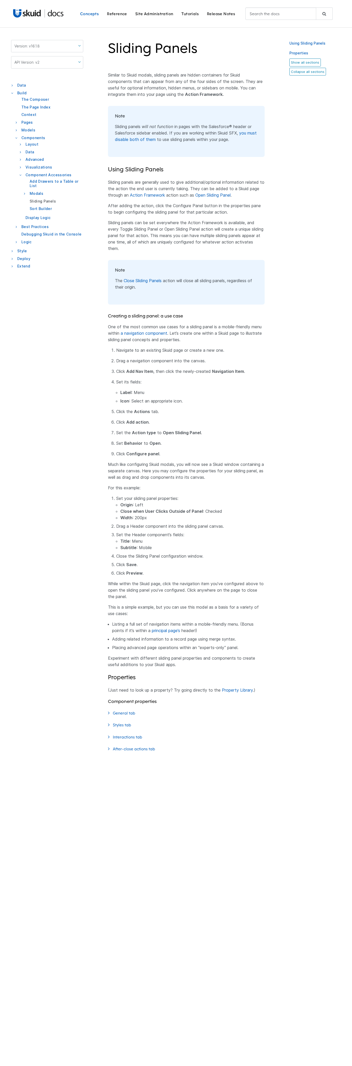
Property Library (237, 690)
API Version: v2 (26, 62)
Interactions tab (128, 737)
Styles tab (122, 725)
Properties (298, 53)
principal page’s (166, 630)
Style (22, 251)
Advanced (35, 159)
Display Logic (38, 217)
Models (28, 130)
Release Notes (221, 13)
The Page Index (36, 107)
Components (33, 138)
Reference (117, 13)
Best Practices (35, 226)
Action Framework (147, 195)
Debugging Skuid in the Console (51, 234)
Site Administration (154, 13)
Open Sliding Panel (213, 195)
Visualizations (39, 167)
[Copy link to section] (201, 51)
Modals (36, 193)
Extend (23, 266)
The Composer (35, 99)
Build (22, 93)
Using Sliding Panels (307, 43)
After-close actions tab (134, 748)
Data (21, 85)
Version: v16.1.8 (27, 46)
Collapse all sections (307, 72)
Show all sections (305, 62)
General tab (124, 713)
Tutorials (190, 13)
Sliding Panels (43, 201)
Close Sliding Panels (143, 280)
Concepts (89, 13)
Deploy (23, 258)
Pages (27, 122)
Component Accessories (48, 175)
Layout (32, 144)
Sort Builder (41, 208)
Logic (26, 242)
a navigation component (144, 333)
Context (28, 114)
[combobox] (289, 13)
